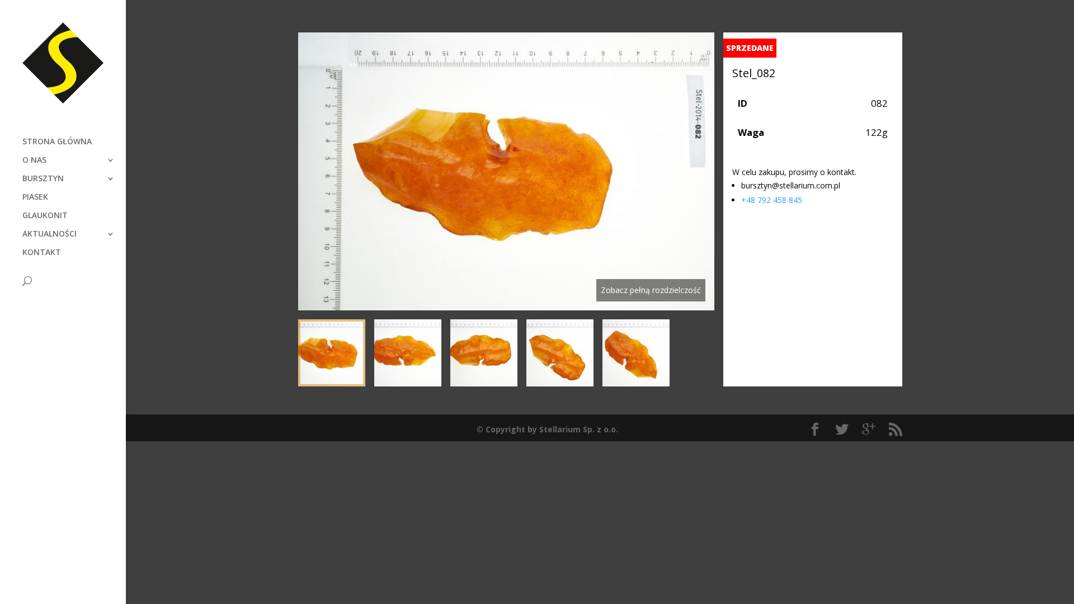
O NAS (34, 160)
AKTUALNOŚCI (49, 234)
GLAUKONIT (45, 215)
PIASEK (35, 197)
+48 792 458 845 (771, 200)
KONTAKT (41, 252)
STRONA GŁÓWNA (57, 142)
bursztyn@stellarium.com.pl (790, 185)
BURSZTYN (43, 178)
